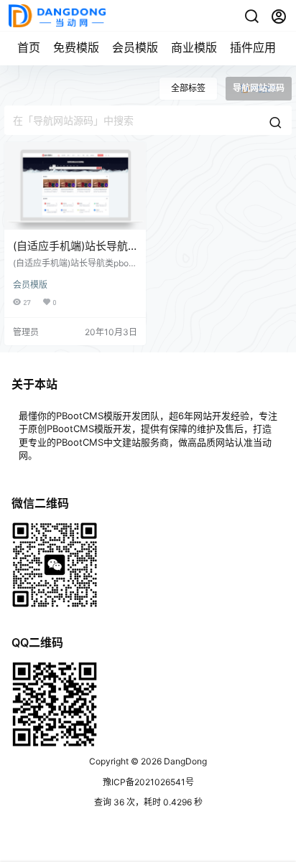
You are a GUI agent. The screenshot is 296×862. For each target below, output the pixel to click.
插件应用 (253, 47)
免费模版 (76, 47)
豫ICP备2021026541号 (148, 782)
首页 (28, 47)
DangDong (184, 761)
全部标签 (188, 88)
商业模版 (194, 47)
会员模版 (135, 47)
